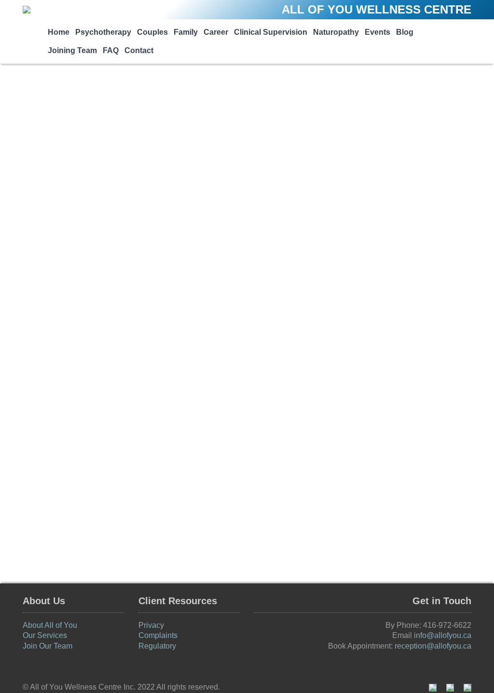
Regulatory (157, 646)
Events (377, 32)
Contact (138, 50)
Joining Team (72, 50)
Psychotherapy (103, 32)
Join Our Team (47, 646)
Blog (404, 32)
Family (186, 32)
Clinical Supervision (270, 32)
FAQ (111, 50)
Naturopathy (336, 32)
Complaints (158, 635)
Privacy (151, 625)
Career (216, 32)
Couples (152, 32)
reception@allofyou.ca (433, 646)
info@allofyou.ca (442, 635)
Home (58, 32)
